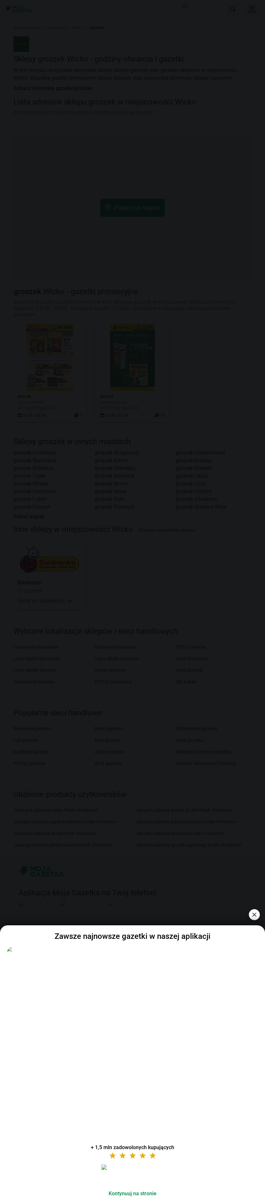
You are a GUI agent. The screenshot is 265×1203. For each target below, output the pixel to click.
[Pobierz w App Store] (132, 1175)
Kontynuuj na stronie (132, 1193)
